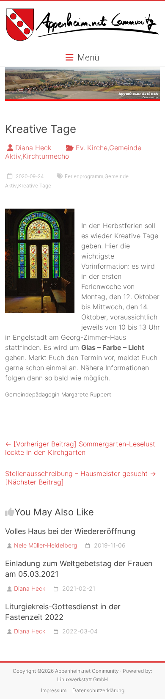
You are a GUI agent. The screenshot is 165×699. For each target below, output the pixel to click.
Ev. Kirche (91, 147)
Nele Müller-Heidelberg (45, 545)
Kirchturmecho (45, 156)
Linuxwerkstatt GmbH (82, 679)
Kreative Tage (34, 185)
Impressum (53, 690)
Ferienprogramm (84, 176)
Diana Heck (33, 147)
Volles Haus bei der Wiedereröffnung (70, 531)
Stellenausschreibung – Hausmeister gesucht (80, 477)
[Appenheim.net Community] (82, 84)
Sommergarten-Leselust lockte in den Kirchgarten (80, 448)
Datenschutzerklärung (98, 690)
